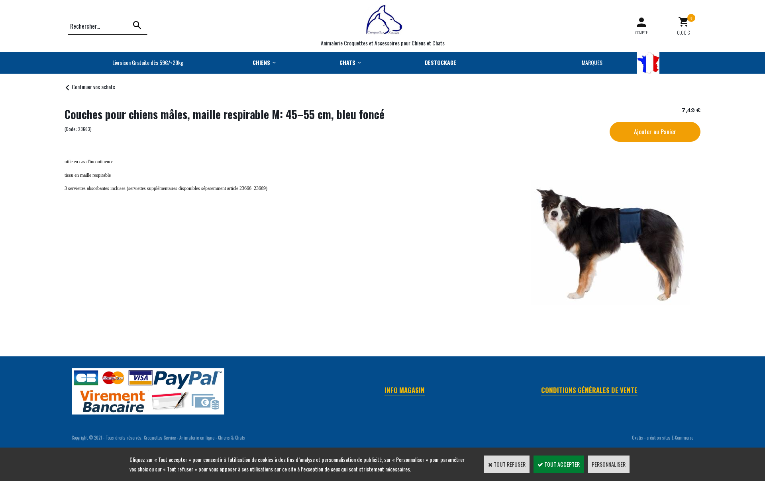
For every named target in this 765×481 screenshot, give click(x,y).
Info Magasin (404, 390)
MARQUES (592, 62)
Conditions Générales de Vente (589, 390)
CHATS (347, 62)
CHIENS (261, 62)
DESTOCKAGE (440, 62)
